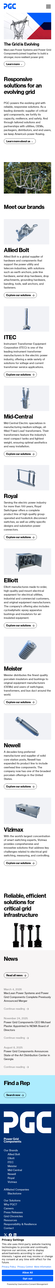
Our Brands (11, 1150)
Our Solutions (12, 1200)
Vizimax (12, 1182)
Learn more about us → (19, 141)
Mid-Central (15, 1170)
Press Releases (13, 1212)
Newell (12, 1174)
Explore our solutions (18, 295)
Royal (11, 1178)
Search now (13, 1094)
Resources (10, 1220)
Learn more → (14, 63)
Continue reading (15, 1008)
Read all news (14, 975)
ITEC (11, 1162)
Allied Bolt (14, 1154)
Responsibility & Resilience (20, 1224)
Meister (12, 1166)
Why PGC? (10, 1204)
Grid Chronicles (13, 1216)
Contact (9, 1228)
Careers (9, 1208)
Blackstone (14, 1193)
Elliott (11, 1158)
